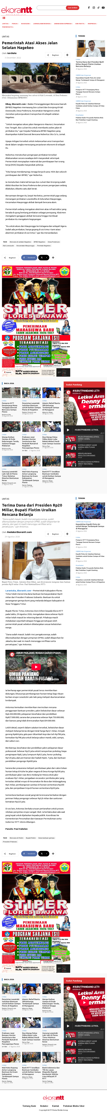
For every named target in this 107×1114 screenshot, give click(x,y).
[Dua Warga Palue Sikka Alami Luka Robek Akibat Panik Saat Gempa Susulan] (51, 426)
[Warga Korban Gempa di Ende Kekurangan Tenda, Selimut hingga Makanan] (11, 426)
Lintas (5, 36)
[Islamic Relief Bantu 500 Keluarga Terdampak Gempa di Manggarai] (51, 392)
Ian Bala (11, 53)
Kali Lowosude (8, 246)
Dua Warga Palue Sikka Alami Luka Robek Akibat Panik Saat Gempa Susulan (51, 440)
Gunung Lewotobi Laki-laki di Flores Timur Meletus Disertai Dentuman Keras (10, 476)
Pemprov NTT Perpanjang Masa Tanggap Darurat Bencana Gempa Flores (88, 92)
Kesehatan (80, 115)
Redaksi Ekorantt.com (29, 412)
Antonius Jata (6, 415)
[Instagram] (93, 8)
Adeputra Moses (47, 412)
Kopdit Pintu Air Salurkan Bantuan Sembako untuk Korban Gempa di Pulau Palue (90, 106)
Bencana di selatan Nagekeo (20, 242)
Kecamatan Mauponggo (25, 246)
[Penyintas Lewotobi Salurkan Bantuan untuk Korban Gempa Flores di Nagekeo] (31, 392)
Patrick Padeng (27, 485)
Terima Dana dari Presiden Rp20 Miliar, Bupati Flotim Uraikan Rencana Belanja (90, 64)
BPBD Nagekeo (39, 242)
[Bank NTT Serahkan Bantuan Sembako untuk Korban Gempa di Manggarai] (51, 461)
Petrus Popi (46, 446)
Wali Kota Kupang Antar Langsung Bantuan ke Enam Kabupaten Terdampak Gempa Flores (30, 477)
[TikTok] (98, 8)
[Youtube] (103, 8)
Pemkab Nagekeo (44, 246)
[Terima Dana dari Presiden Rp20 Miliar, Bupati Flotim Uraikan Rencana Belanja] (90, 48)
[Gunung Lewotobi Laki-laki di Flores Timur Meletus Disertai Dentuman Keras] (11, 461)
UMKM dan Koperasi (83, 75)
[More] (67, 55)
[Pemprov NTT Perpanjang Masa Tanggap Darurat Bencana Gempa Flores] (11, 392)
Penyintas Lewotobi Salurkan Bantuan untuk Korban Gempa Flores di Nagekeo (31, 406)
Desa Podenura (53, 242)
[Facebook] (89, 8)
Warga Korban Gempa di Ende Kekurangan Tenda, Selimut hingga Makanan (10, 441)
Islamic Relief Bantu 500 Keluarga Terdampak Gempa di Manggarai (51, 406)
